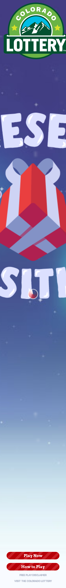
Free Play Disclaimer (33, 575)
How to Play (33, 566)
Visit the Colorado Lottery (33, 581)
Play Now (33, 555)
